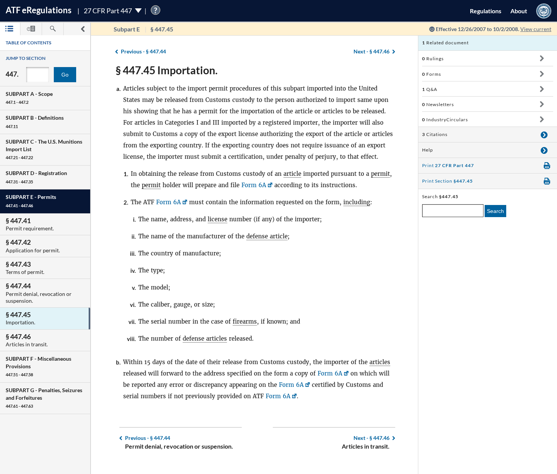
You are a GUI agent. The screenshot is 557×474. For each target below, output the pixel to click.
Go (65, 75)
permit (380, 173)
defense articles (205, 338)
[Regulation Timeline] (31, 29)
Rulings (433, 58)
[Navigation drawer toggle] (82, 29)
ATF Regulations (39, 10)
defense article (267, 236)
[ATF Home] (543, 10)
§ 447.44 (143, 51)
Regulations (485, 10)
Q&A (429, 89)
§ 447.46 (372, 51)
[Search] (52, 29)
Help (427, 150)
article (292, 173)
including (356, 202)
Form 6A (253, 185)
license (217, 219)
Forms (431, 74)
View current (535, 29)
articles (379, 362)
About (518, 10)
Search (495, 211)
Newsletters (438, 104)
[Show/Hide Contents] (542, 58)
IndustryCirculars (445, 119)
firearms (245, 321)
